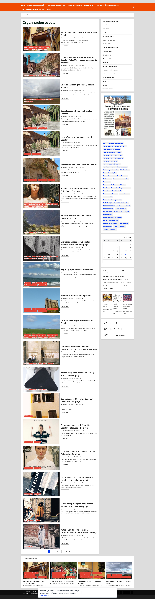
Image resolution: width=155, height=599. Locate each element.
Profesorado (107, 212)
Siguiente (68, 551)
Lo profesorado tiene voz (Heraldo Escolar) (41, 143)
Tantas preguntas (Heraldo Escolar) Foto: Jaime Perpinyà (41, 379)
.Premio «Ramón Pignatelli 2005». (107, 5)
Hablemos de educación (30, 49)
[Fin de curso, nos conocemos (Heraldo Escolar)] (36, 570)
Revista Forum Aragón (110, 220)
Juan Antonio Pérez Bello (67, 37)
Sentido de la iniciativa (110, 223)
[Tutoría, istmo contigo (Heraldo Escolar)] (91, 570)
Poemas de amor (109, 206)
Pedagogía (51, 363)
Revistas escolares (108, 77)
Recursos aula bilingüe (121, 212)
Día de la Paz (124, 170)
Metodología (51, 75)
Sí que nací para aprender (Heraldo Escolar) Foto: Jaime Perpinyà (41, 510)
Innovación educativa (110, 194)
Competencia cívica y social (112, 155)
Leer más (65, 46)
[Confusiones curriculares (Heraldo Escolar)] (119, 570)
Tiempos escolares (109, 229)
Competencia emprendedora (113, 158)
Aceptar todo (87, 592)
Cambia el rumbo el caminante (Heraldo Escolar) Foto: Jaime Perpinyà (41, 353)
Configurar (110, 592)
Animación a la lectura (115, 143)
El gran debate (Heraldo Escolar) (107, 304)
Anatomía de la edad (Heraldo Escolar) (41, 170)
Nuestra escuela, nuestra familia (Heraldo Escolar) (41, 222)
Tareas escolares (119, 226)
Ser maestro (107, 226)
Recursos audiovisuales (110, 70)
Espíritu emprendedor (120, 179)
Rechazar (98, 592)
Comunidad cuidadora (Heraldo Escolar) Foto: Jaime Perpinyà (41, 248)
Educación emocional (110, 176)
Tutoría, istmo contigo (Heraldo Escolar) (116, 279)
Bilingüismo (106, 29)
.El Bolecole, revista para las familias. (36, 9)
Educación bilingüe (109, 173)
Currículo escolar (109, 167)
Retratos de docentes (109, 74)
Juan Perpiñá (107, 197)
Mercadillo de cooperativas (112, 200)
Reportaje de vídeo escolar (112, 217)
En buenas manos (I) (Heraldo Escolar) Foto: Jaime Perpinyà (41, 458)
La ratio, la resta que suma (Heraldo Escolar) (41, 91)
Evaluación (107, 182)
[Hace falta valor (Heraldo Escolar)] (63, 570)
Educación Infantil (33, 47)
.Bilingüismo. (88, 5)
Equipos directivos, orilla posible (41, 300)
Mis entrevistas (107, 59)
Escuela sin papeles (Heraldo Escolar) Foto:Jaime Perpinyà (41, 196)
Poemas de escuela (123, 206)
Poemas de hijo (108, 209)
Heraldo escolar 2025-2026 (112, 191)
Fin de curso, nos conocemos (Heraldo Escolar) (41, 39)
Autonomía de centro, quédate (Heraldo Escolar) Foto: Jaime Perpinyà (41, 536)
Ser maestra (124, 223)
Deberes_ (106, 170)
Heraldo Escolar (42, 49)
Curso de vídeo (122, 167)
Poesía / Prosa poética (110, 66)
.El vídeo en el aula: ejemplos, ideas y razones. (65, 5)
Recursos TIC (107, 214)
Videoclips (106, 81)
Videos (105, 85)
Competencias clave (110, 161)
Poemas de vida (121, 209)
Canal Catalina (108, 146)
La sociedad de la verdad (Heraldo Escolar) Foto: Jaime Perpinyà (41, 484)
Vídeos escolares (108, 89)
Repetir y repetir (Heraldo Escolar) (41, 274)
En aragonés (27, 154)
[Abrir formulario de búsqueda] (133, 7)
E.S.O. (25, 47)
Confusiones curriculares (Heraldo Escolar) (117, 283)
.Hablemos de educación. (36, 5)
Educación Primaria (44, 47)
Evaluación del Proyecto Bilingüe (114, 185)
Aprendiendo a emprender (111, 21)
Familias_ (106, 188)
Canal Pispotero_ (120, 146)
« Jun (104, 264)
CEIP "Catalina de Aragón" (111, 149)
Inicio (23, 5)
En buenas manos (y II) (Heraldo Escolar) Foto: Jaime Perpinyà (41, 431)
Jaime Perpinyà (124, 194)
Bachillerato (27, 204)
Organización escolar (121, 203)
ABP (104, 143)
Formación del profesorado (120, 188)
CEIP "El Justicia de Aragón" (112, 152)
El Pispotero (107, 179)
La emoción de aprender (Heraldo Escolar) (41, 327)
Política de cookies (44, 595)
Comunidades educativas (111, 164)
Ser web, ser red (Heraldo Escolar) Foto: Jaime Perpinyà (41, 405)
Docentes (115, 170)
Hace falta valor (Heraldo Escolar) (114, 276)
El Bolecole (123, 176)
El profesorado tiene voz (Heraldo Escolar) (41, 117)
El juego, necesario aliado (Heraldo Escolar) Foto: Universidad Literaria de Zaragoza (41, 65)
